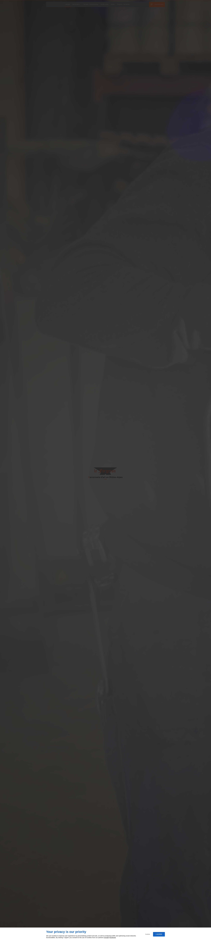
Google (106, 937)
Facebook (112, 937)
